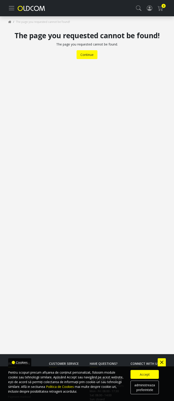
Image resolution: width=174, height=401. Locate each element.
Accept (145, 374)
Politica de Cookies (60, 386)
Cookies (21, 362)
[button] (138, 8)
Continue (87, 55)
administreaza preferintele (144, 387)
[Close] (162, 362)
